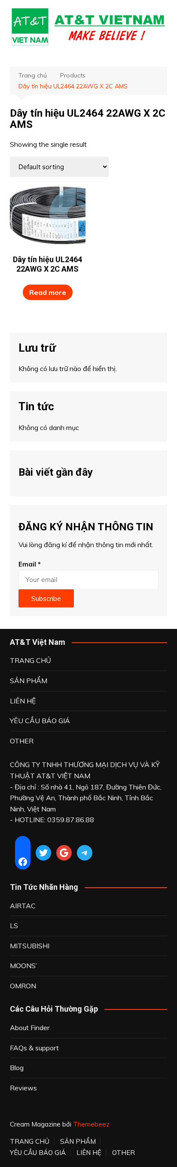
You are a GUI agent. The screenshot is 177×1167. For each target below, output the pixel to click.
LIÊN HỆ (23, 700)
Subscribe (46, 598)
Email (29, 564)
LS (14, 925)
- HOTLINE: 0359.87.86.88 (52, 819)
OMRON (23, 985)
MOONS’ (23, 965)
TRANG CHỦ (30, 660)
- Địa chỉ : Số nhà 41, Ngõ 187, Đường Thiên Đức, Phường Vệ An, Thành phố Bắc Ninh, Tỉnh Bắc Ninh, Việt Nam (86, 798)
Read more (47, 292)
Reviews (23, 1087)
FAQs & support (34, 1047)
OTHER (22, 741)
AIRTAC (23, 905)
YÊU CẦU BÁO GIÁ (40, 720)
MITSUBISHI (29, 945)
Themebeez (91, 1124)
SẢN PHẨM (28, 680)
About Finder (29, 1027)
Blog (17, 1067)
